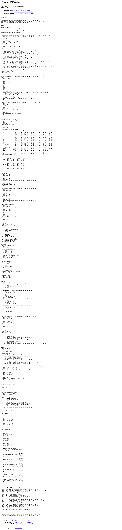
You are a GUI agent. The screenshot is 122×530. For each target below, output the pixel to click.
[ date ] (17, 13)
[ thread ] (22, 13)
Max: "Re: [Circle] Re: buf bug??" (21, 10)
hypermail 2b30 (18, 528)
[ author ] (32, 13)
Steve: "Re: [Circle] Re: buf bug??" (24, 12)
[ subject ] (27, 13)
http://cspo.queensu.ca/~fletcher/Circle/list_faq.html (21, 515)
